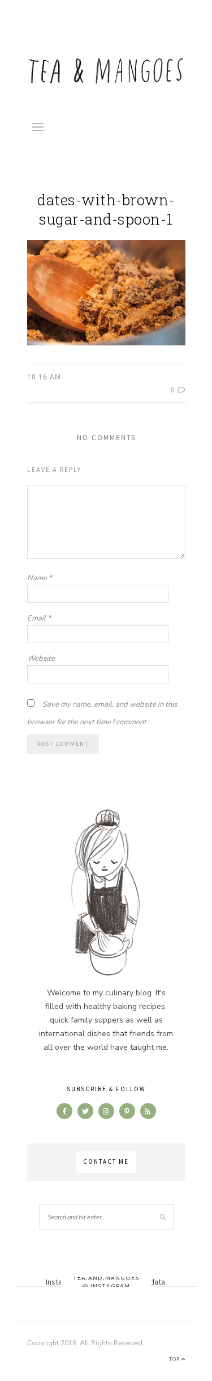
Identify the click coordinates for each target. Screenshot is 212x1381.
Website (41, 658)
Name (39, 578)
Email (39, 618)
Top (175, 1359)
